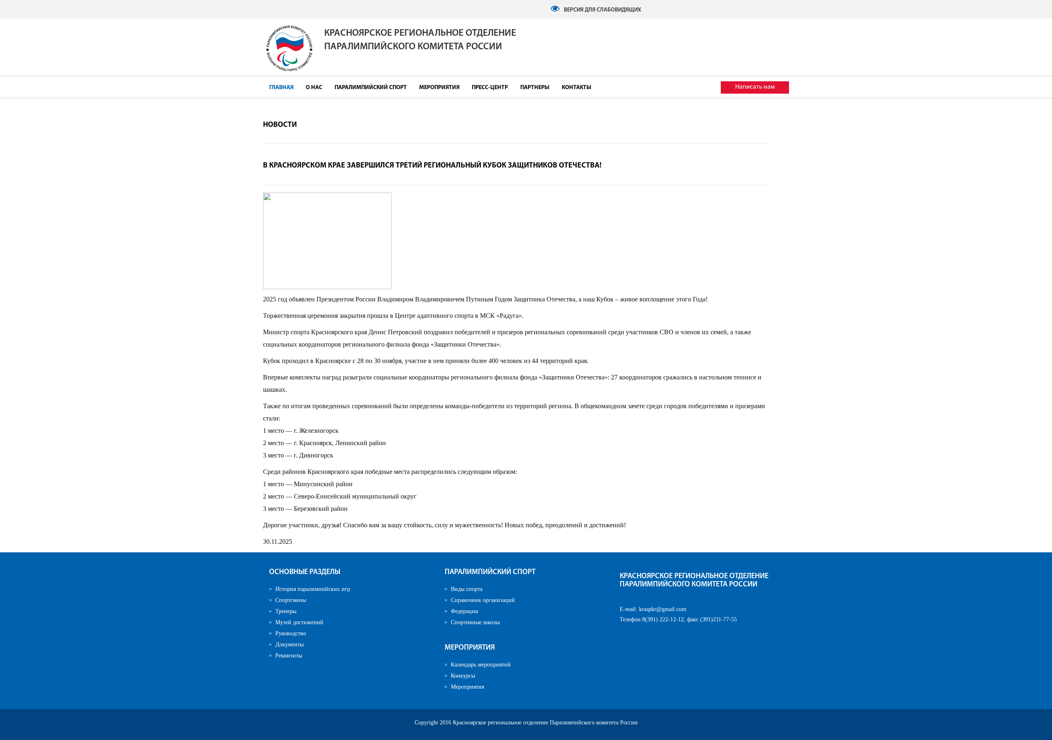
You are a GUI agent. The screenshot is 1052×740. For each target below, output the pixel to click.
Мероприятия (439, 88)
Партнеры (534, 88)
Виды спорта (466, 589)
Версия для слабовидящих (602, 10)
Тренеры (285, 611)
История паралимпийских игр (312, 589)
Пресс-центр (490, 88)
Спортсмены (290, 600)
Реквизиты (288, 656)
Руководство (290, 633)
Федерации (464, 611)
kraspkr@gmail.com (662, 609)
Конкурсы (463, 676)
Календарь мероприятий (481, 665)
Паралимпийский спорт (371, 88)
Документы (289, 644)
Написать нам (755, 87)
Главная (281, 88)
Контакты (576, 88)
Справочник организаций (483, 600)
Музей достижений (299, 622)
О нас (314, 88)
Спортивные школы (475, 622)
